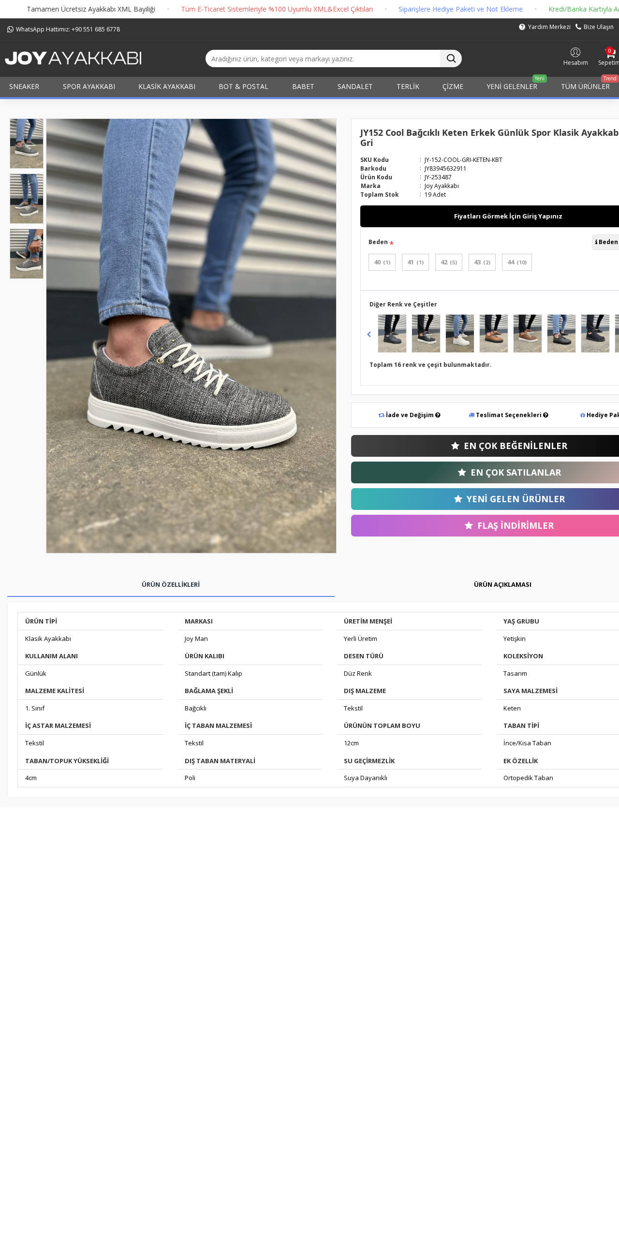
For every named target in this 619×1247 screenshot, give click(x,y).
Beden (378, 242)
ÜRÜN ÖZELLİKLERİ (171, 584)
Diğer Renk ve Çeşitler (403, 304)
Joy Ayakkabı (442, 186)
